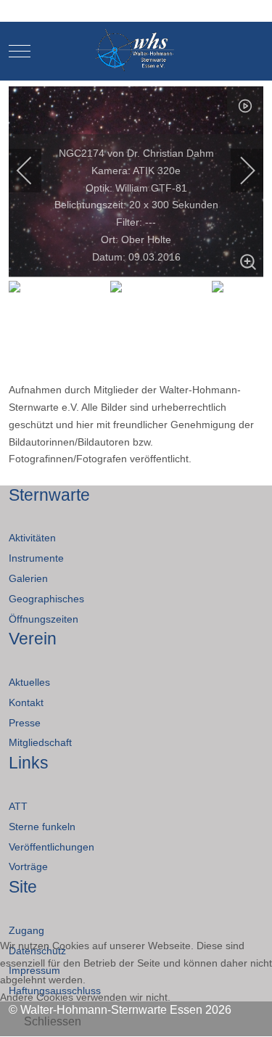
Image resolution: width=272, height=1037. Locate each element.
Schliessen (52, 1021)
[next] (238, 170)
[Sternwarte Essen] (136, 51)
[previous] (34, 170)
